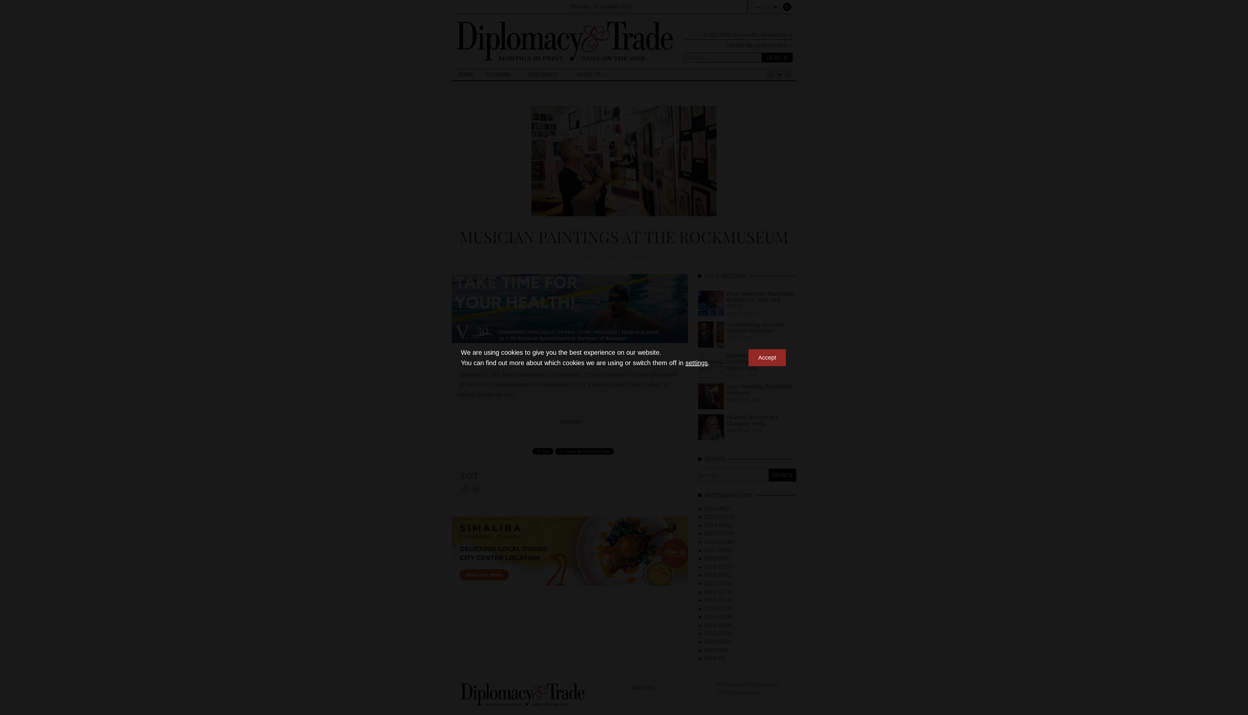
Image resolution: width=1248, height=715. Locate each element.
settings (696, 362)
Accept (767, 357)
